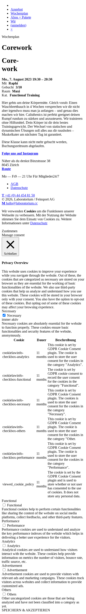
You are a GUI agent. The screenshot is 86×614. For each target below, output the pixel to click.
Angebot (17, 9)
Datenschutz (19, 188)
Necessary (14, 315)
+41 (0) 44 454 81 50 (18, 195)
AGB (14, 184)
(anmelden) (18, 25)
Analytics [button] (8, 541)
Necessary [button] (9, 311)
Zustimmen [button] (9, 231)
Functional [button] (9, 501)
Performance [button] (10, 521)
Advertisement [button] (12, 565)
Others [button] (6, 590)
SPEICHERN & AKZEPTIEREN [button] (26, 610)
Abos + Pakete (21, 17)
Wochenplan (19, 13)
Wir (13, 21)
